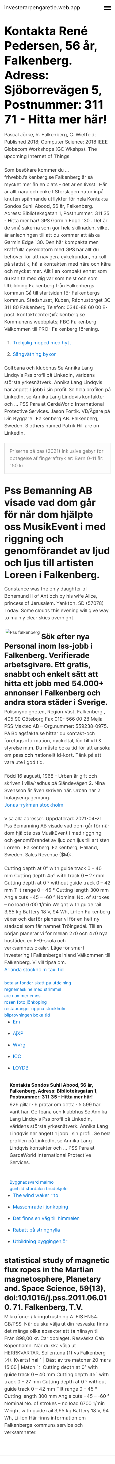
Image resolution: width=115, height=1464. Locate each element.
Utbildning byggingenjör (40, 1241)
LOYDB (21, 1068)
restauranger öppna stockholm (35, 1008)
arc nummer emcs (22, 995)
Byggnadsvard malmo (32, 1182)
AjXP (18, 1033)
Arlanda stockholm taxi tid (34, 969)
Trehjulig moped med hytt (42, 342)
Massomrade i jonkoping (40, 1207)
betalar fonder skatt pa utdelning (37, 982)
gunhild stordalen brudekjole (38, 1188)
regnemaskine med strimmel (32, 989)
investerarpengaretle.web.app (42, 7)
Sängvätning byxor (34, 354)
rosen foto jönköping (25, 1002)
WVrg (19, 1045)
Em (16, 1022)
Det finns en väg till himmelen (46, 1218)
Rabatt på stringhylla (36, 1230)
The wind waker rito (35, 1195)
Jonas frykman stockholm (33, 805)
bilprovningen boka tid (27, 1015)
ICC (17, 1056)
